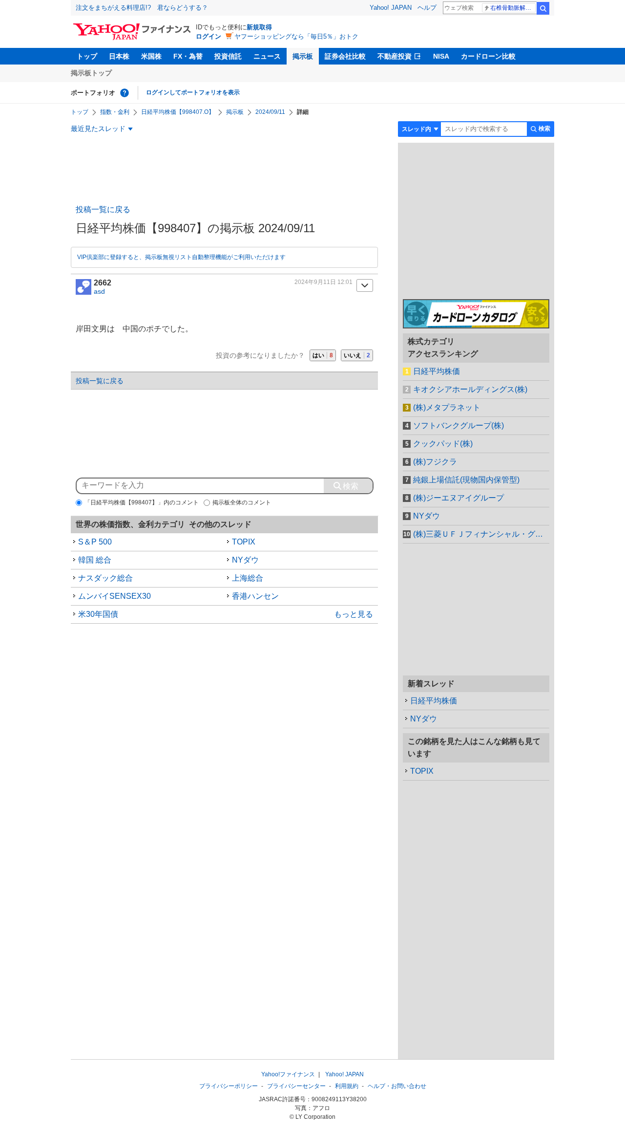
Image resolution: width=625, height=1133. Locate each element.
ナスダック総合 (105, 578)
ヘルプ (427, 7)
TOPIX (243, 542)
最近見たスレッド (98, 128)
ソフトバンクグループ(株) (458, 425)
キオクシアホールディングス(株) (470, 389)
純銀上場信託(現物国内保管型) (466, 480)
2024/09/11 (270, 112)
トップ (87, 56)
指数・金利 (114, 112)
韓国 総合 (94, 560)
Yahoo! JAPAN (391, 7)
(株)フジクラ (435, 462)
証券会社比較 (345, 56)
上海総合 (247, 578)
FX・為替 (188, 56)
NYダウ (245, 560)
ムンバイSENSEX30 (114, 596)
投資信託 (228, 56)
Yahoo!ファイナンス (288, 1074)
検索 (543, 8)
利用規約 (346, 1086)
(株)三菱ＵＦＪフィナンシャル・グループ (481, 534)
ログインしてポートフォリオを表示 (193, 92)
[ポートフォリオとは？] (124, 92)
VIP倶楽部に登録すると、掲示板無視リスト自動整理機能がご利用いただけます (181, 257)
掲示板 (302, 56)
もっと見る (353, 614)
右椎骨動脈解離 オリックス (513, 7)
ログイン (208, 36)
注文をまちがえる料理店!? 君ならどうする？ (142, 7)
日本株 (119, 56)
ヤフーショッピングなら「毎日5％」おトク (296, 36)
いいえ (357, 355)
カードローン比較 (488, 56)
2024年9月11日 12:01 (323, 282)
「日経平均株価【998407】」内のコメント (141, 502)
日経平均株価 (436, 371)
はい (322, 355)
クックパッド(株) (443, 443)
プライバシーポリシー (228, 1086)
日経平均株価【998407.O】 (177, 112)
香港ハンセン (255, 596)
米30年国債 (98, 614)
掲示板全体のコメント (241, 502)
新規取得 (259, 27)
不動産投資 (394, 56)
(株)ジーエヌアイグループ (458, 498)
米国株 (151, 56)
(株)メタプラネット (446, 407)
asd (99, 291)
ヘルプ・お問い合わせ (397, 1086)
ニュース (267, 56)
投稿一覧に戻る (103, 209)
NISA (441, 56)
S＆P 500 (95, 542)
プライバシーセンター (296, 1086)
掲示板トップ (91, 73)
